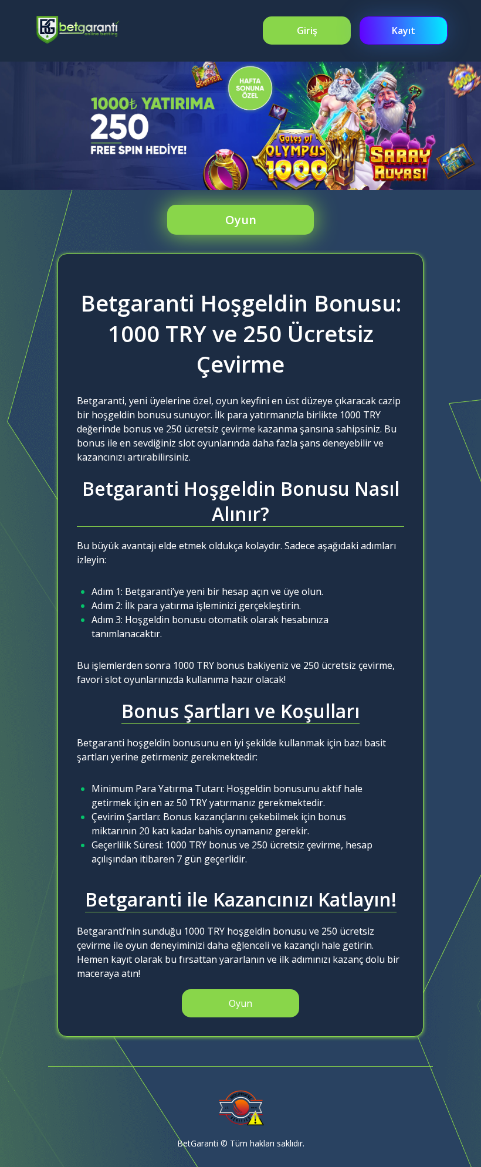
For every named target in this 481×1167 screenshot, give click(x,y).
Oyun (240, 220)
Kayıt (403, 30)
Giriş (307, 30)
